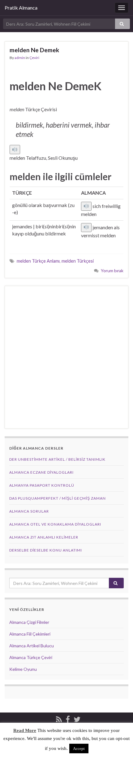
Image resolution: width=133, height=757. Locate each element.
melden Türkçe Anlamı (38, 261)
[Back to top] (119, 743)
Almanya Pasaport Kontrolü (41, 485)
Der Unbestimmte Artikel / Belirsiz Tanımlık (57, 459)
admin (20, 57)
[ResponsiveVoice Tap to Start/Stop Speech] (15, 149)
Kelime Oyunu (23, 669)
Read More (24, 730)
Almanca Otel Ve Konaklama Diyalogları (55, 524)
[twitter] (77, 718)
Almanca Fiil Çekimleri (29, 633)
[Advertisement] (66, 357)
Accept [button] (79, 748)
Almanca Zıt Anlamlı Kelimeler (43, 537)
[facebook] (68, 718)
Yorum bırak (112, 270)
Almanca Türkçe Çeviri (30, 657)
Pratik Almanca (21, 8)
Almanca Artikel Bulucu (31, 645)
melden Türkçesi (78, 261)
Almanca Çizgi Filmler (29, 622)
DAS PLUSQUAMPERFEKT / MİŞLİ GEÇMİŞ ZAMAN (57, 498)
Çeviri (34, 57)
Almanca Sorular (29, 511)
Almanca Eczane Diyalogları (41, 472)
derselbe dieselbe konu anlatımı (45, 550)
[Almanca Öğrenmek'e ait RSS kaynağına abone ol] (59, 718)
